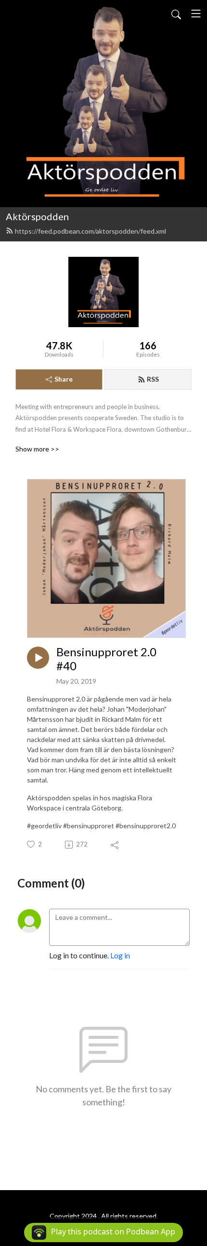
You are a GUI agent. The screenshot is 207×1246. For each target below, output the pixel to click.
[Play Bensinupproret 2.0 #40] (38, 658)
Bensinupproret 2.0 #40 (106, 659)
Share (63, 379)
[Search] (176, 13)
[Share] (115, 844)
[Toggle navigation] (196, 13)
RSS (153, 379)
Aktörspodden (37, 216)
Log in (120, 955)
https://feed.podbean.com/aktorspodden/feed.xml (90, 231)
